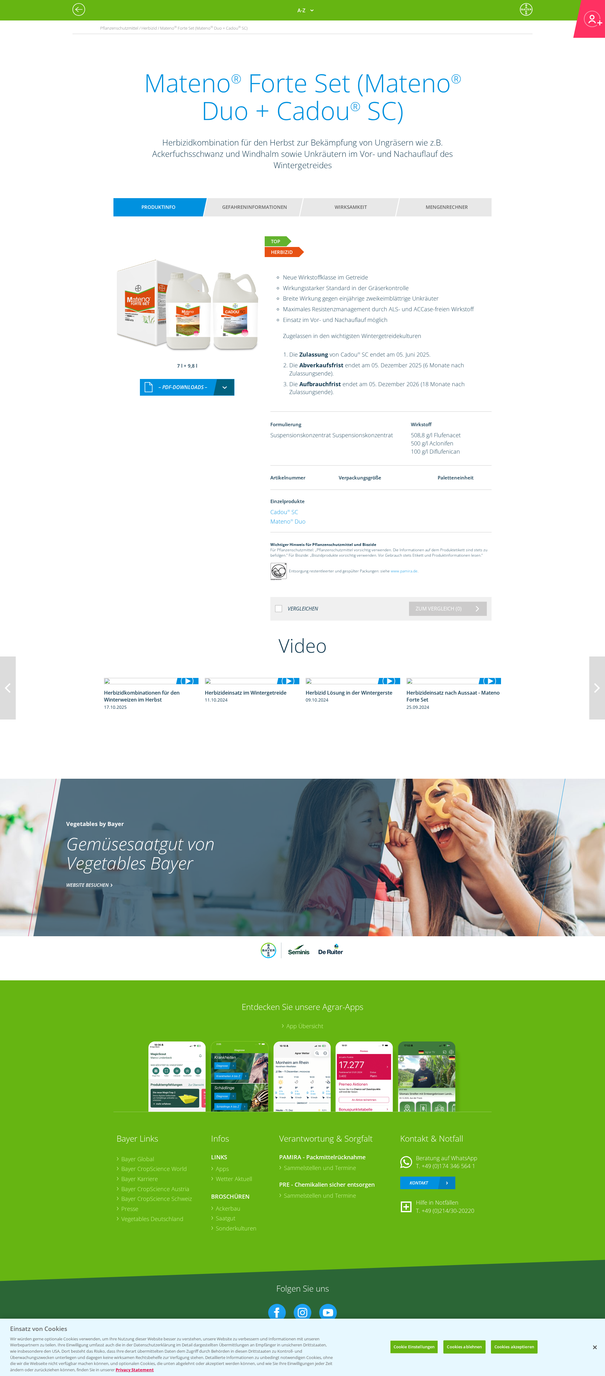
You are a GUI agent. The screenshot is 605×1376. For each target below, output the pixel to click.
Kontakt (419, 1183)
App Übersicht (304, 1026)
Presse (129, 1209)
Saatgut (225, 1218)
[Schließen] (595, 1347)
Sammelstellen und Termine (320, 1168)
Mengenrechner (447, 207)
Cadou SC (284, 512)
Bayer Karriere (139, 1179)
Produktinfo (158, 207)
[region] (302, 1347)
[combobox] (187, 387)
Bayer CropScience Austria (155, 1189)
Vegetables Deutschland (152, 1219)
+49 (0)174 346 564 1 (448, 1166)
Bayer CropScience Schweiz (156, 1198)
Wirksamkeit (351, 207)
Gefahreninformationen (254, 207)
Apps (222, 1168)
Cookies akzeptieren (514, 1347)
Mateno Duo (288, 521)
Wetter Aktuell (234, 1179)
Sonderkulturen (236, 1228)
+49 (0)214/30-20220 (448, 1210)
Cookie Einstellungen (414, 1347)
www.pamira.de (404, 571)
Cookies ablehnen (464, 1347)
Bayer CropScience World (154, 1168)
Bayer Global (137, 1159)
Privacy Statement (135, 1369)
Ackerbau (228, 1208)
